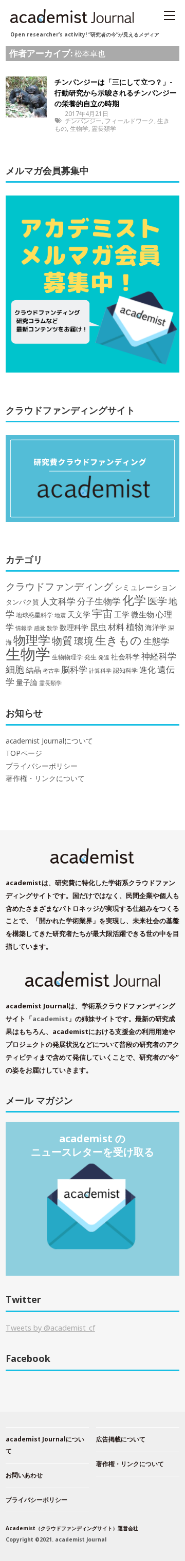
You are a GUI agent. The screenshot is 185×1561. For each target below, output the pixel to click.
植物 (134, 626)
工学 (122, 614)
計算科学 (100, 670)
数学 (52, 628)
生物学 (79, 128)
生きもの (118, 640)
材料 (116, 627)
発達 (103, 657)
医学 (157, 601)
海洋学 (155, 627)
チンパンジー (83, 120)
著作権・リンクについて (45, 778)
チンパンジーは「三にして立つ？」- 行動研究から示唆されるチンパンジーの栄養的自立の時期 (115, 92)
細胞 (15, 669)
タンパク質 (22, 602)
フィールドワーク (129, 120)
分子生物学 (99, 601)
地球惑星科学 (34, 615)
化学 (134, 600)
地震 (60, 615)
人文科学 (58, 601)
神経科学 (158, 656)
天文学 (78, 614)
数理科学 (74, 627)
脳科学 (74, 669)
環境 (84, 641)
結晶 (33, 670)
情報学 (23, 628)
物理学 (31, 639)
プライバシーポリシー (42, 766)
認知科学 (125, 670)
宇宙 (102, 613)
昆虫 (98, 627)
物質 (62, 640)
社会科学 (125, 656)
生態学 (156, 641)
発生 (90, 657)
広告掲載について (120, 1439)
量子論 (27, 682)
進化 (147, 669)
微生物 (142, 614)
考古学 (51, 670)
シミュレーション (145, 587)
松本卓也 (90, 53)
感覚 (39, 628)
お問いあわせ (24, 1475)
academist (50, 1018)
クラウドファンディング (59, 586)
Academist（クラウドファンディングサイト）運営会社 (72, 1528)
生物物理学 (67, 657)
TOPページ (24, 753)
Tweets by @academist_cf (50, 1328)
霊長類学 (103, 128)
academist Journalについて (49, 741)
